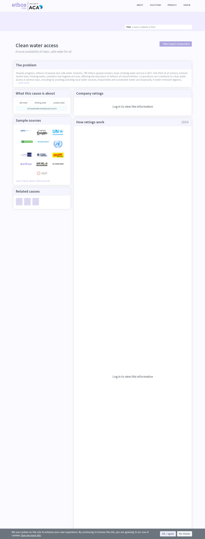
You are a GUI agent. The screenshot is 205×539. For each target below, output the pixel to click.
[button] (140, 5)
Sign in (186, 5)
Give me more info (31, 535)
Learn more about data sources (33, 181)
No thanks (184, 533)
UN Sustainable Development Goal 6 (42, 108)
